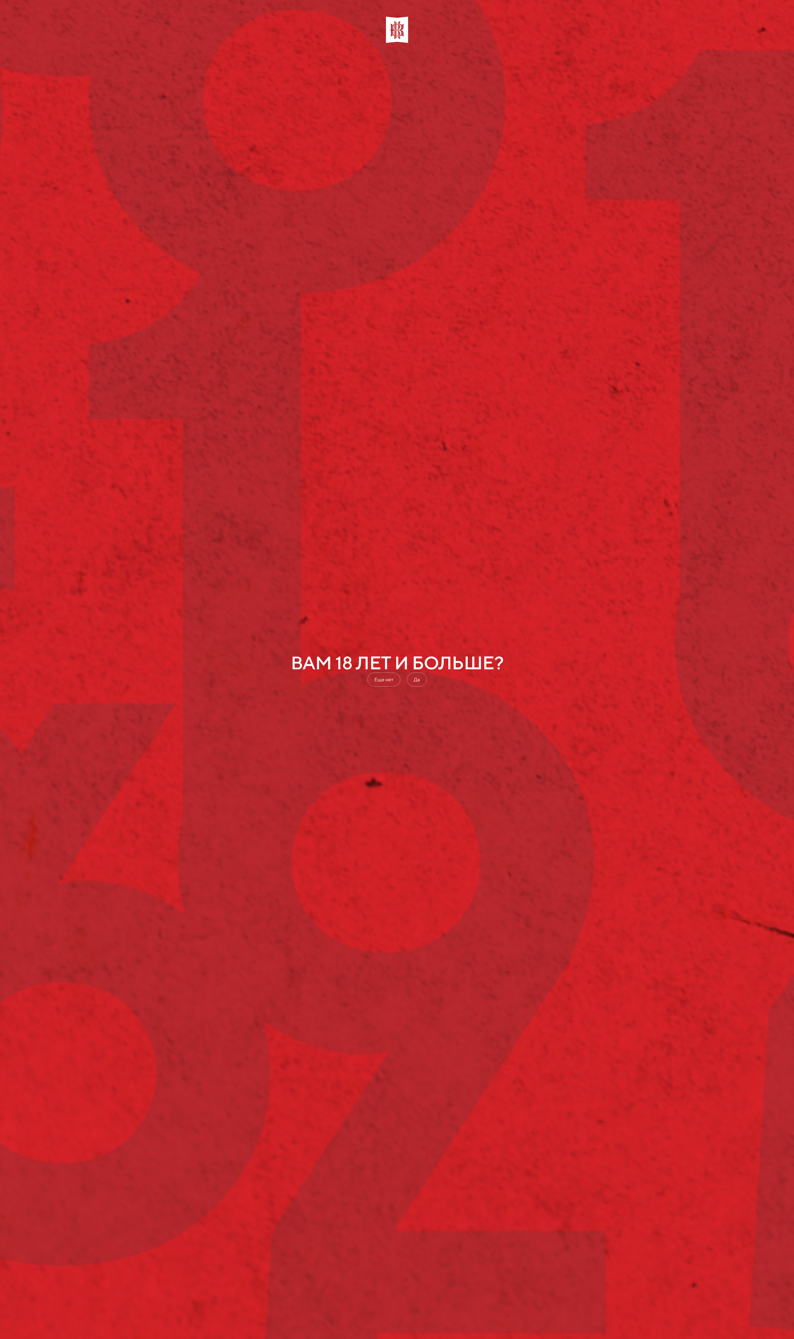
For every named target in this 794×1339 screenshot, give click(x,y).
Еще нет (383, 679)
